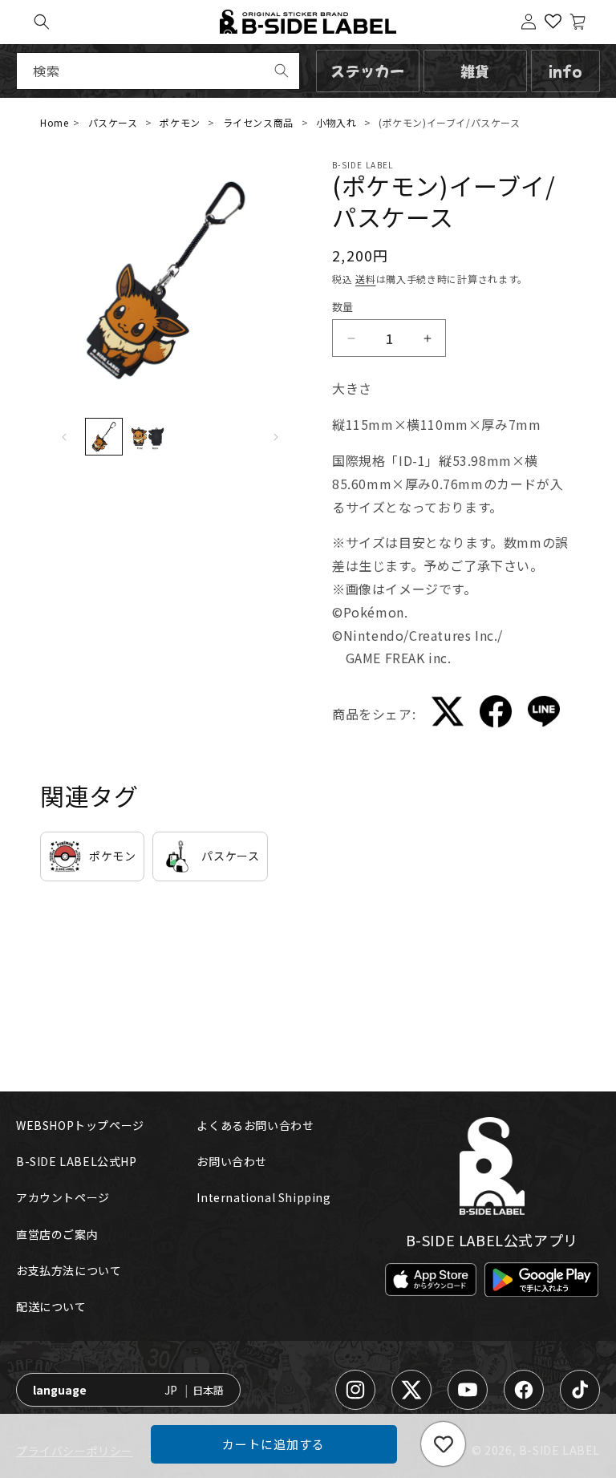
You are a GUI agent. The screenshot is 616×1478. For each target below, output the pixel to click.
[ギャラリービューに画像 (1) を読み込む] (103, 436)
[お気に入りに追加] (443, 1444)
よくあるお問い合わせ (255, 1125)
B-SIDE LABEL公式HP (76, 1161)
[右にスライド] (276, 437)
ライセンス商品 (258, 122)
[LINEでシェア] (544, 714)
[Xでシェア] (448, 714)
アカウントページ (63, 1197)
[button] (42, 22)
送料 (365, 278)
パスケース (113, 122)
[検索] (281, 70)
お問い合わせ (232, 1161)
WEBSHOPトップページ (80, 1125)
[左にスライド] (64, 437)
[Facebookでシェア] (496, 714)
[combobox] (158, 71)
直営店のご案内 (57, 1234)
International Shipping (263, 1197)
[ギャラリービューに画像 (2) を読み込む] (147, 436)
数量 (343, 306)
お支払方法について (68, 1270)
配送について (51, 1306)
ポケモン (180, 122)
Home (54, 122)
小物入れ (336, 122)
